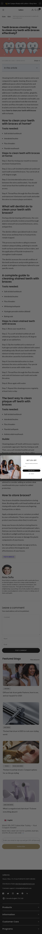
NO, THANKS (31, 473)
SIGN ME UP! (31, 470)
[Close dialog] (40, 456)
